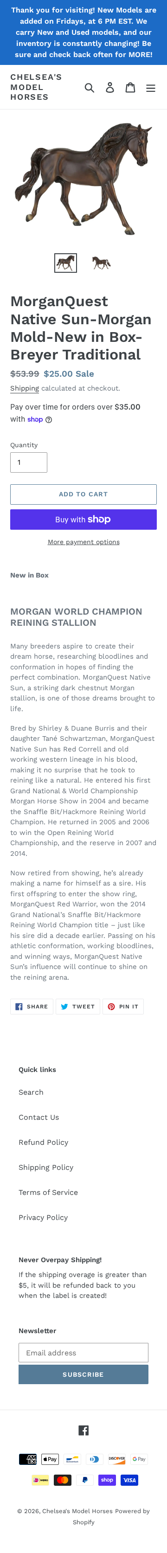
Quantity (24, 445)
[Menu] (151, 87)
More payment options (84, 541)
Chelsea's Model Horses (36, 87)
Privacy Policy (43, 1217)
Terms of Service (48, 1192)
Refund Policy (43, 1142)
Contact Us (39, 1117)
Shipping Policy (46, 1167)
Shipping (24, 388)
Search (31, 1092)
